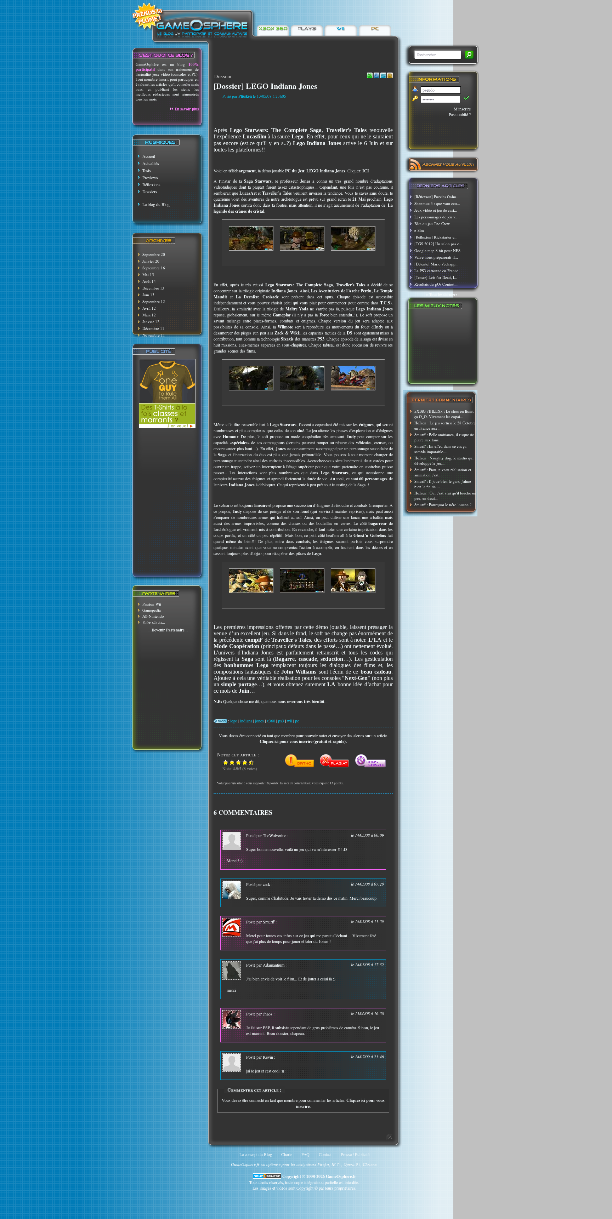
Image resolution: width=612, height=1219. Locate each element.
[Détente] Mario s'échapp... (436, 264)
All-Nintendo (153, 616)
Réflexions (151, 184)
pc (297, 720)
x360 (271, 720)
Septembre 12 (153, 301)
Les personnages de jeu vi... (437, 216)
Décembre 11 (153, 328)
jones (259, 720)
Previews (150, 177)
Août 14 (149, 281)
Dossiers (149, 191)
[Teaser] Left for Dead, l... (435, 277)
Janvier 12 (150, 321)
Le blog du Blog (156, 204)
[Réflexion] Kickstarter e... (436, 237)
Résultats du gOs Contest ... (436, 284)
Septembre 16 (153, 267)
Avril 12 (149, 308)
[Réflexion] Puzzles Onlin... (436, 196)
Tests (146, 170)
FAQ (305, 1154)
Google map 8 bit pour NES (437, 250)
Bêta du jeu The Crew (432, 223)
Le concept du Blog (255, 1154)
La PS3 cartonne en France (436, 270)
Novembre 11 (153, 335)
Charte (286, 1154)
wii (289, 720)
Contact (325, 1154)
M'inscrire (462, 108)
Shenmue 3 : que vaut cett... (437, 203)
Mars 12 (149, 314)
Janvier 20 (150, 261)
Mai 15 (148, 274)
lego (233, 720)
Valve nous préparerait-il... (436, 257)
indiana (246, 720)
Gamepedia (151, 610)
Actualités (150, 163)
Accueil (148, 156)
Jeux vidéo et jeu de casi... (435, 210)
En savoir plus (187, 109)
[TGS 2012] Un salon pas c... (438, 243)
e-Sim (419, 230)
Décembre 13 (153, 288)
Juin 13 (148, 294)
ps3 (281, 720)
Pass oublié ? (460, 114)
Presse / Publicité (355, 1154)
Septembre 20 (153, 254)
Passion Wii (151, 604)
